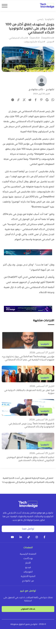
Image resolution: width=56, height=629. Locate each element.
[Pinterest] (41, 99)
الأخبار (28, 563)
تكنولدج (50, 89)
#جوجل (50, 42)
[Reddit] (29, 99)
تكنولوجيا (49, 19)
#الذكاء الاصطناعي (18, 38)
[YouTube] (12, 537)
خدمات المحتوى (28, 609)
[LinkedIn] (21, 537)
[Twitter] (24, 99)
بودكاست (28, 558)
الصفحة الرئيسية (28, 554)
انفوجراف (28, 572)
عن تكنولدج (28, 581)
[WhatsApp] (52, 100)
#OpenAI (35, 38)
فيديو (28, 567)
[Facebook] (35, 99)
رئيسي (40, 19)
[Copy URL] (18, 99)
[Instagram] (37, 537)
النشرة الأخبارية (28, 576)
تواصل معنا (28, 528)
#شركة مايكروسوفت (34, 42)
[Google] (47, 99)
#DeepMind (47, 38)
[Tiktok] (29, 537)
